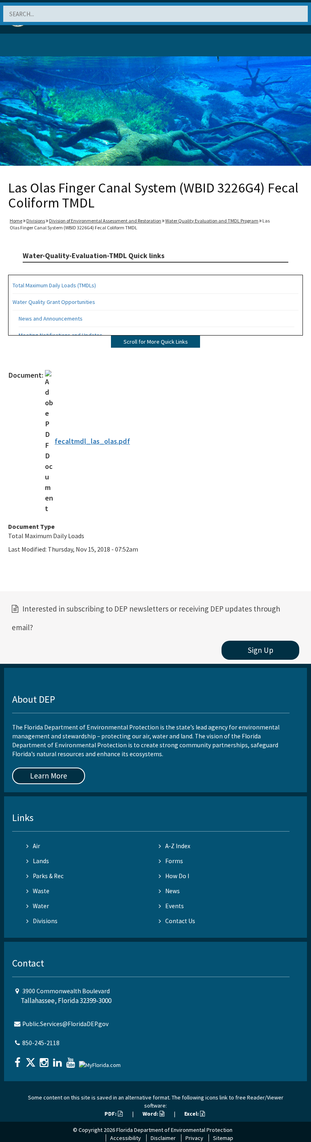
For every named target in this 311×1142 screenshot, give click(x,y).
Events (174, 906)
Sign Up (260, 650)
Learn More (48, 776)
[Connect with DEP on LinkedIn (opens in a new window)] (58, 1060)
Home (16, 221)
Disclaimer (163, 1138)
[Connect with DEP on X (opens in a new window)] (32, 1060)
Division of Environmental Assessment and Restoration (105, 221)
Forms (174, 861)
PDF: (111, 1113)
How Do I (177, 876)
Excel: (192, 1113)
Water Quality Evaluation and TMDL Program (211, 221)
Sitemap (223, 1138)
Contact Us (180, 921)
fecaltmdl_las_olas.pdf (92, 441)
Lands (41, 861)
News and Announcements (51, 318)
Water (41, 906)
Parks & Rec (48, 876)
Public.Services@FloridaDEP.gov (65, 1024)
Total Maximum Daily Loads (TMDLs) (54, 285)
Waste (41, 891)
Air (36, 846)
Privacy (194, 1138)
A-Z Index (177, 846)
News (172, 891)
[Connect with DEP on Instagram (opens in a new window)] (45, 1060)
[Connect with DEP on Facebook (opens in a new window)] (18, 1060)
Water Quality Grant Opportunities (54, 302)
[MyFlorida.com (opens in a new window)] (101, 1061)
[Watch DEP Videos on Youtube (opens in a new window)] (72, 1060)
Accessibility (125, 1138)
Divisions (35, 221)
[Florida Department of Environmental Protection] (26, 46)
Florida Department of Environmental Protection (174, 1129)
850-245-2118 (41, 1043)
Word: (151, 1113)
